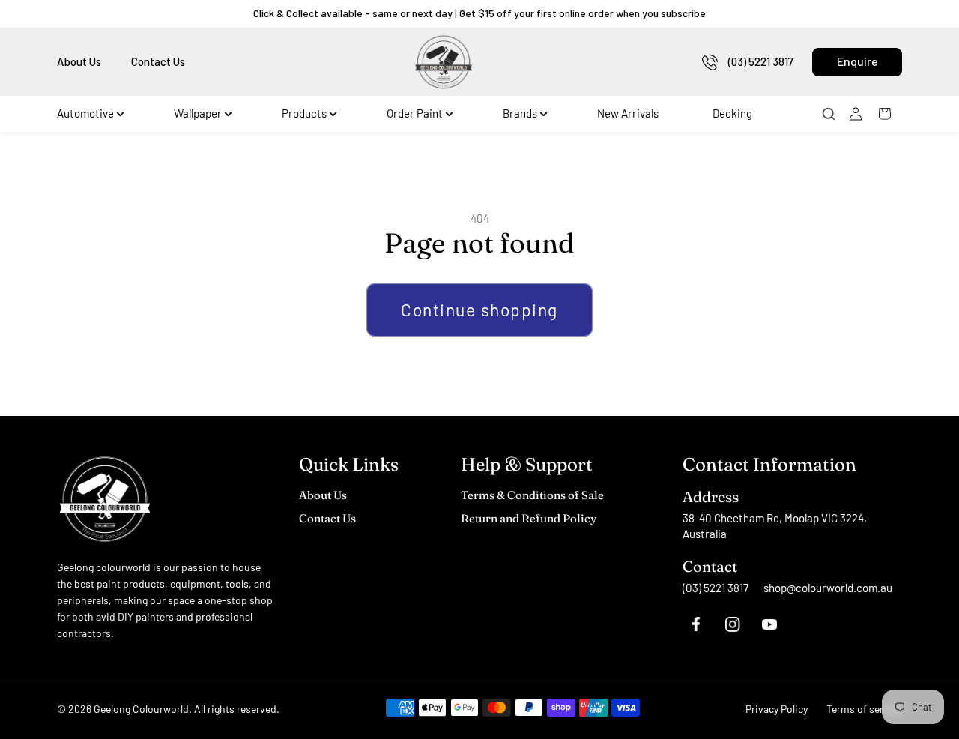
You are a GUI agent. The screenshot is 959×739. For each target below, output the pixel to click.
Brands (520, 113)
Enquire (857, 61)
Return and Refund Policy (528, 518)
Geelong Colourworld (141, 708)
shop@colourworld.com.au (827, 587)
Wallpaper (198, 113)
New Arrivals (628, 113)
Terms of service (864, 708)
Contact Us (158, 61)
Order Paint (415, 113)
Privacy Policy (776, 708)
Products (304, 113)
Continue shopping (479, 309)
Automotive (85, 113)
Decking (732, 113)
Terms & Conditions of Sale (532, 495)
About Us (79, 61)
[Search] (833, 113)
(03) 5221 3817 (760, 61)
